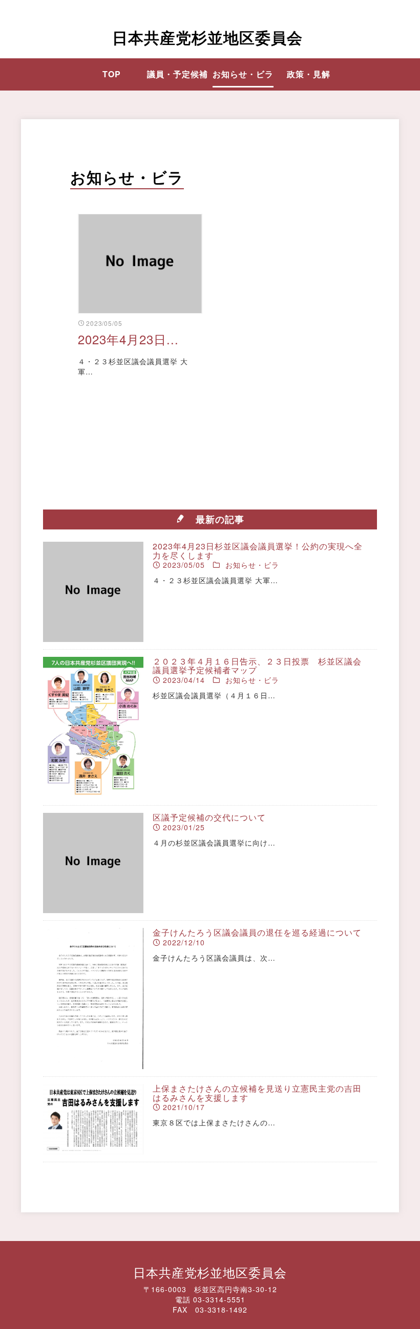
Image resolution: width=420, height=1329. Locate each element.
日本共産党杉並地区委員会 (207, 37)
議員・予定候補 (177, 74)
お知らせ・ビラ (243, 74)
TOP (111, 74)
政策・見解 (308, 74)
